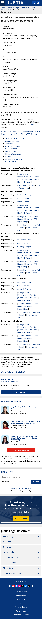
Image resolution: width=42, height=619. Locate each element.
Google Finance (24, 216)
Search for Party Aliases (15, 138)
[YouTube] (13, 586)
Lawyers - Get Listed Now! (21, 488)
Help (21, 603)
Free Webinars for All (11, 401)
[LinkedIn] (10, 586)
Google (32, 185)
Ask (27, 188)
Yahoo (21, 188)
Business (7, 547)
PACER (30, 124)
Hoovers (28, 219)
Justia (24, 581)
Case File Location (12, 146)
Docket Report (11, 151)
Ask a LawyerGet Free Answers (9, 380)
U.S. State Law (9, 562)
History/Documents (13, 154)
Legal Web (22, 185)
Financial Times (31, 179)
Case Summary (11, 149)
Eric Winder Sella (24, 240)
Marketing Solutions (12, 573)
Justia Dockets (24, 225)
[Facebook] (16, 586)
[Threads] (22, 586)
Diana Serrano (23, 202)
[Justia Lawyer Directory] (32, 586)
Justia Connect (21, 591)
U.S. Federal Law (10, 557)
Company (21, 599)
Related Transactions (14, 159)
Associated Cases (12, 141)
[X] (29, 586)
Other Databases (10, 568)
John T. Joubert (23, 198)
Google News (23, 174)
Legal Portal (21, 595)
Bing (38, 185)
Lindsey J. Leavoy (24, 195)
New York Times (24, 182)
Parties (8, 156)
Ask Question (21, 392)
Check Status (10, 162)
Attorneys (9, 143)
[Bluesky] (25, 586)
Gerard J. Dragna (24, 247)
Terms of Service (21, 607)
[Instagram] (19, 586)
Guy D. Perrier (23, 243)
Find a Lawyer (7, 472)
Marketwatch (22, 176)
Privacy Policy (21, 611)
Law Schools (8, 552)
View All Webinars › (21, 450)
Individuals (7, 541)
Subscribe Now (21, 518)
